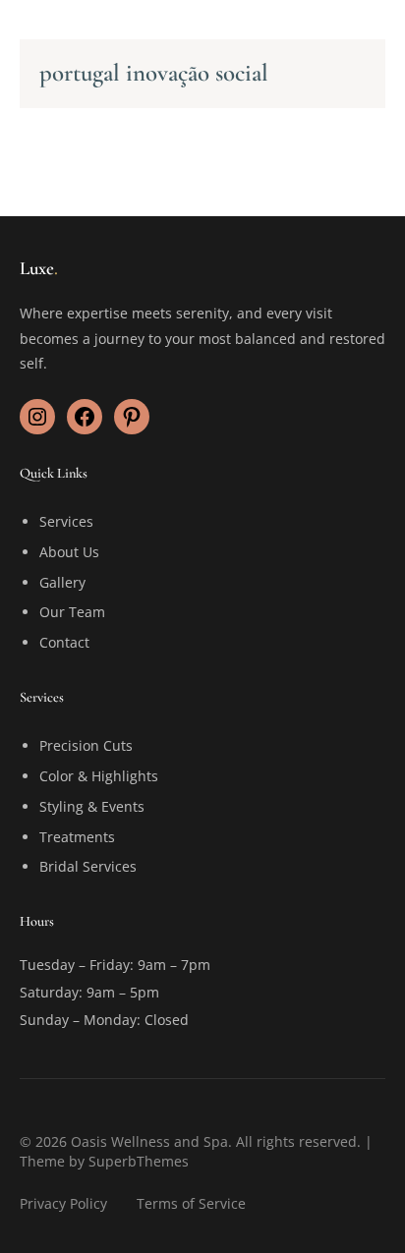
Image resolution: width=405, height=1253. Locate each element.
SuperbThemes (138, 1161)
